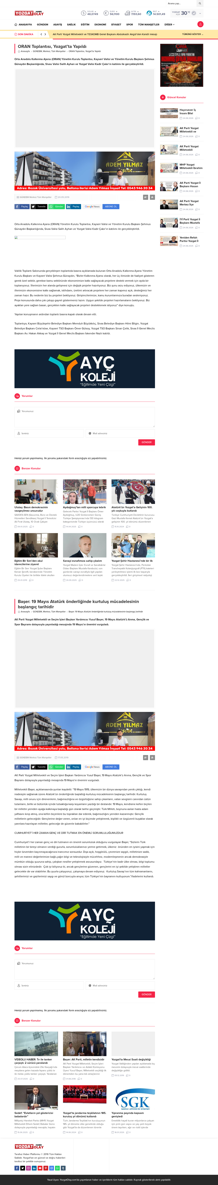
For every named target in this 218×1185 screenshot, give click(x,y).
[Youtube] (40, 1168)
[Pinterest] (45, 1168)
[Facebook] (16, 1168)
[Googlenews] (51, 1168)
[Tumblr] (63, 1168)
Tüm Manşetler (58, 51)
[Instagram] (28, 1168)
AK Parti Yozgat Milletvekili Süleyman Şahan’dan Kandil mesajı (88, 34)
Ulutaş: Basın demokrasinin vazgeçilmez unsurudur (31, 509)
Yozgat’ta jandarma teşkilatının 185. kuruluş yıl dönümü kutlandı (84, 1114)
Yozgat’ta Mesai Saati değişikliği (131, 1059)
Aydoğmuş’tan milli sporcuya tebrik (84, 507)
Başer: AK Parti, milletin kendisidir (83, 1059)
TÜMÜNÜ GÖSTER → (193, 34)
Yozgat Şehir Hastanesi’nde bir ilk (132, 561)
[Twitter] (22, 1168)
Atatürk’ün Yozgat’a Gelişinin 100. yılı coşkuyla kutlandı (132, 509)
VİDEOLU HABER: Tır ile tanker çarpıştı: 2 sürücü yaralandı (33, 1061)
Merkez (46, 51)
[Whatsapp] (57, 1168)
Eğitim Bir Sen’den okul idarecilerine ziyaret (28, 562)
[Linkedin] (34, 1168)
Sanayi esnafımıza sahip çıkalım (82, 561)
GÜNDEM (37, 51)
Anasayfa (25, 51)
